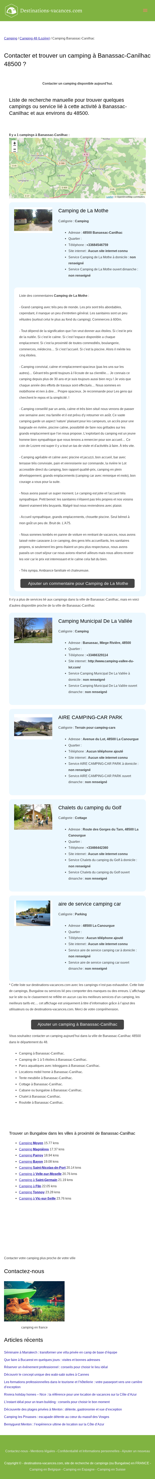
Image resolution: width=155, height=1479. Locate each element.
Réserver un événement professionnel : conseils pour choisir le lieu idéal (56, 1367)
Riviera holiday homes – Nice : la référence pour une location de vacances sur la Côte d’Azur (70, 1394)
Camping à (40, 1174)
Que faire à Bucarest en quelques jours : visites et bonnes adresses (52, 1360)
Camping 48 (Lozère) (35, 38)
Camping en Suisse (111, 1469)
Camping (10, 38)
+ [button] (14, 143)
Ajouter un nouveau (136, 1451)
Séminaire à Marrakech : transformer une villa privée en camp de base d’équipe (60, 1352)
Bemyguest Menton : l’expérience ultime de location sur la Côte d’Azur (54, 1424)
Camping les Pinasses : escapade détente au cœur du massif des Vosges (56, 1417)
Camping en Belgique (45, 1469)
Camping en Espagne (79, 1469)
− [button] (14, 149)
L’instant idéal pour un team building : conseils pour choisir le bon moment (57, 1402)
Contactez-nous (16, 1451)
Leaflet (109, 196)
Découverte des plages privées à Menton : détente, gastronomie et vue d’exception (63, 1409)
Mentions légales (42, 1451)
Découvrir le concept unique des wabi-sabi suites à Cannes (46, 1374)
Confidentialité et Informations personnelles (88, 1451)
